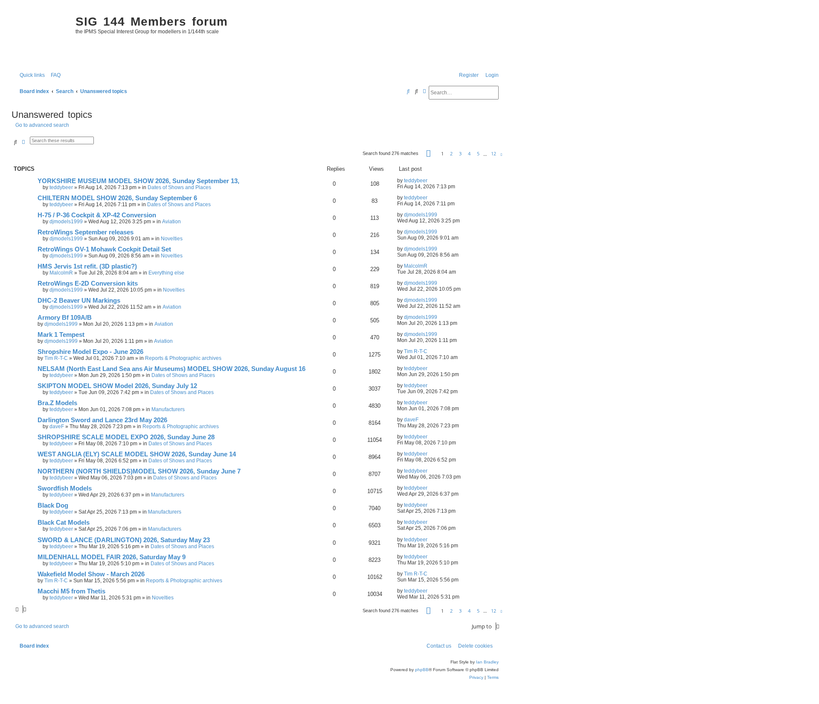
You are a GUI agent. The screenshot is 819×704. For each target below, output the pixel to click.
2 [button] (451, 153)
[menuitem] (54, 75)
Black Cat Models (64, 522)
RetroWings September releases (86, 232)
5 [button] (478, 153)
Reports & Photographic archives (183, 358)
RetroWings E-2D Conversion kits (88, 283)
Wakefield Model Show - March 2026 (91, 574)
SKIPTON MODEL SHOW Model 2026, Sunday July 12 (117, 386)
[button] (428, 153)
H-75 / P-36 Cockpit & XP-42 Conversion (97, 215)
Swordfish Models (65, 488)
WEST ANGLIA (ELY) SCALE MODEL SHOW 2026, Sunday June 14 (137, 454)
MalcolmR (61, 273)
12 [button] (493, 153)
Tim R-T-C (56, 358)
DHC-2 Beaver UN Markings (79, 300)
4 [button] (469, 153)
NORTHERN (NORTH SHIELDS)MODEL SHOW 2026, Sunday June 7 (139, 471)
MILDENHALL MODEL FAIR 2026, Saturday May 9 (112, 557)
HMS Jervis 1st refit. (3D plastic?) (87, 266)
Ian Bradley (487, 662)
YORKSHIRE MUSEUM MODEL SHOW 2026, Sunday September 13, (138, 181)
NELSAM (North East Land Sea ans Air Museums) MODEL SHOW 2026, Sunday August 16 (171, 368)
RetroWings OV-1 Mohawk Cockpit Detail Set (104, 249)
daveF (56, 426)
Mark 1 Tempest (61, 334)
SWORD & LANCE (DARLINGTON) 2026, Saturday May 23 (124, 540)
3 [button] (460, 153)
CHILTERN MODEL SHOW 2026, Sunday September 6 (117, 198)
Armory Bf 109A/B (65, 317)
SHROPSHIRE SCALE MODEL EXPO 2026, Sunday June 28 (126, 437)
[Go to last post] (431, 181)
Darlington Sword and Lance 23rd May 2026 (102, 420)
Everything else (166, 273)
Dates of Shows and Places (179, 187)
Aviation (171, 222)
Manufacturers (168, 409)
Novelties (172, 239)
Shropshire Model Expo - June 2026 (90, 351)
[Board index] (41, 37)
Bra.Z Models (57, 403)
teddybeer (61, 187)
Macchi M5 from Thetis (71, 591)
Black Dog (53, 505)
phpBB (422, 669)
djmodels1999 (66, 222)
